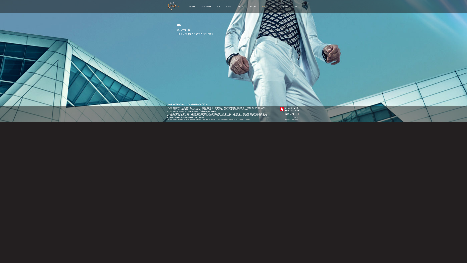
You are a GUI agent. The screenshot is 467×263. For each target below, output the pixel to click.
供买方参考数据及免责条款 (243, 119)
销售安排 (228, 6)
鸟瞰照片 (274, 6)
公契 (263, 6)
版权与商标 (232, 119)
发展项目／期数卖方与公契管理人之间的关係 (195, 34)
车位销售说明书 (206, 6)
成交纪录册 (252, 6)
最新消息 (285, 6)
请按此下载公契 (183, 30)
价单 (218, 6)
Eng (295, 117)
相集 (296, 6)
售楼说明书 (191, 6)
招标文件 (240, 6)
